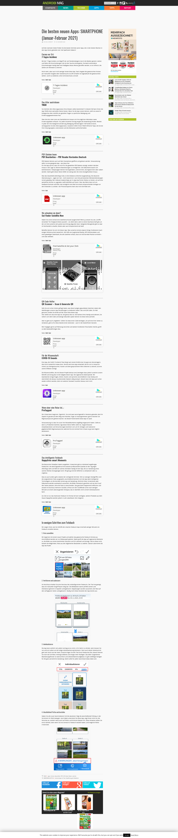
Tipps (112, 8)
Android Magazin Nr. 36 (49, 810)
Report (127, 8)
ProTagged (57, 440)
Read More (134, 835)
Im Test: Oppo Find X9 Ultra (83, 811)
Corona (52, 776)
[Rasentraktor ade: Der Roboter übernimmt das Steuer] (111, 99)
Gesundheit (57, 776)
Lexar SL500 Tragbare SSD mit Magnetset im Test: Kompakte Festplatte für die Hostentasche (123, 81)
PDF (62, 776)
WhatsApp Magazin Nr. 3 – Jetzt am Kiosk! (83, 831)
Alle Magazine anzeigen (94, 792)
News (65, 8)
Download (99, 87)
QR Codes (65, 776)
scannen (74, 776)
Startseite (50, 8)
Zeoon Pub (57, 250)
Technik (81, 8)
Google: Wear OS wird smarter (123, 110)
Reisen (70, 776)
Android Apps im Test (60, 778)
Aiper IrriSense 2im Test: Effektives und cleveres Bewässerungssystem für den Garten (124, 104)
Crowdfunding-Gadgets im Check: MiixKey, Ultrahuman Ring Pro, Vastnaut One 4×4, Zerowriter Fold (124, 89)
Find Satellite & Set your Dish (65, 246)
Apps (96, 8)
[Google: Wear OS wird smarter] (111, 114)
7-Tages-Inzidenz (60, 85)
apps (49, 776)
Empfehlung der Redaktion (72, 778)
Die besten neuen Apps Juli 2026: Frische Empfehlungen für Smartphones (67, 813)
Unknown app (59, 137)
